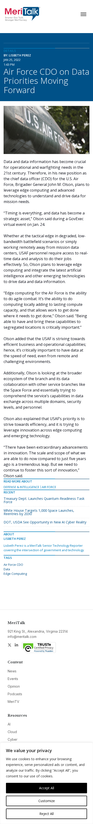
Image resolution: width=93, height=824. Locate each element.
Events (13, 679)
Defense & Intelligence (21, 487)
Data (7, 569)
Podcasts (15, 694)
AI (9, 724)
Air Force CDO (13, 564)
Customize (46, 801)
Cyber (12, 739)
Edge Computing (15, 573)
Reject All (46, 813)
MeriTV (13, 702)
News (12, 671)
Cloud (12, 732)
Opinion (14, 686)
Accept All (46, 788)
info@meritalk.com (22, 637)
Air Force (49, 487)
